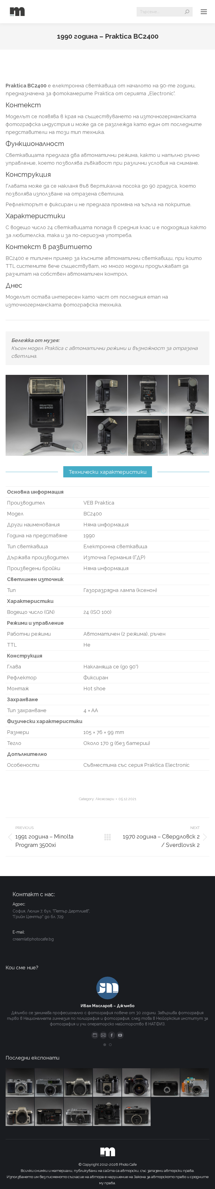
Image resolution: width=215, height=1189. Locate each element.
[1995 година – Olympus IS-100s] (136, 1082)
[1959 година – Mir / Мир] (78, 1112)
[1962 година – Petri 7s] (49, 1082)
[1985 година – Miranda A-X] (49, 1112)
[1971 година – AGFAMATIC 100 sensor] (136, 1112)
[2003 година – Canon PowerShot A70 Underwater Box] (194, 1082)
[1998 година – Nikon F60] (20, 1112)
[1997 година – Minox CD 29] (165, 1082)
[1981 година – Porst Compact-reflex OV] (107, 1112)
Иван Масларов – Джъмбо (107, 1006)
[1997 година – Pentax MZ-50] (78, 1082)
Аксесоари (104, 799)
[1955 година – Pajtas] (107, 1082)
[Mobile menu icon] (203, 11)
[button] (104, 1044)
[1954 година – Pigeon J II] (20, 1082)
